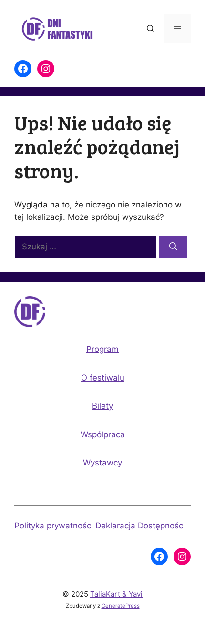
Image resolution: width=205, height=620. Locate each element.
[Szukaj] (173, 247)
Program (102, 349)
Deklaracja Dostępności (140, 525)
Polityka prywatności (53, 525)
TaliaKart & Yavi (116, 594)
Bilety (102, 406)
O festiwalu (102, 377)
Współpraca (103, 434)
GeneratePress (121, 605)
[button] (150, 28)
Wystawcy (102, 462)
